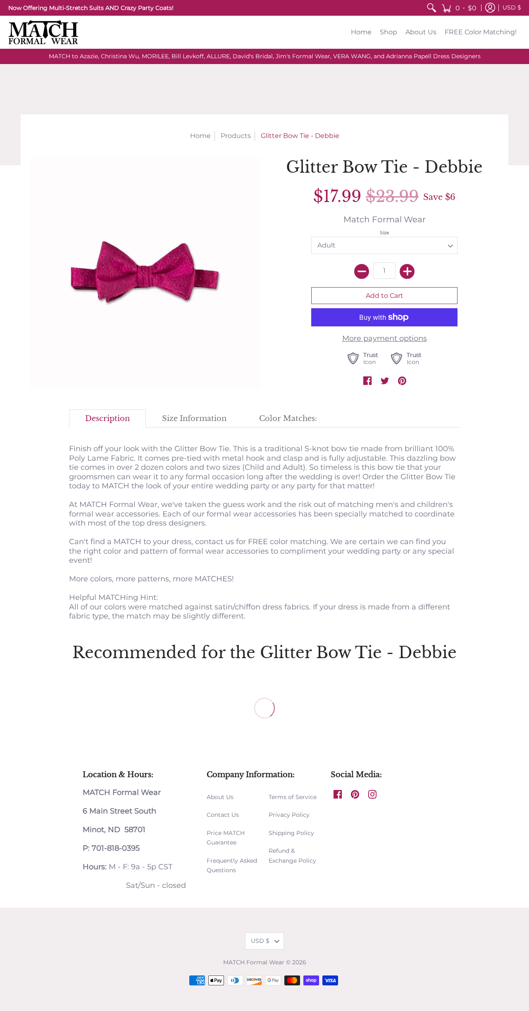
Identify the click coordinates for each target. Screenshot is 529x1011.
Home (200, 136)
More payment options (384, 338)
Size (384, 233)
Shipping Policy (291, 833)
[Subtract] (361, 271)
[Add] (407, 271)
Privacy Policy (289, 814)
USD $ (512, 7)
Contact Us (223, 814)
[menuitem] (431, 8)
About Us (220, 797)
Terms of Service (293, 797)
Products (236, 136)
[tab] (107, 418)
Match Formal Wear (384, 219)
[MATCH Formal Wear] (43, 32)
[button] (459, 8)
